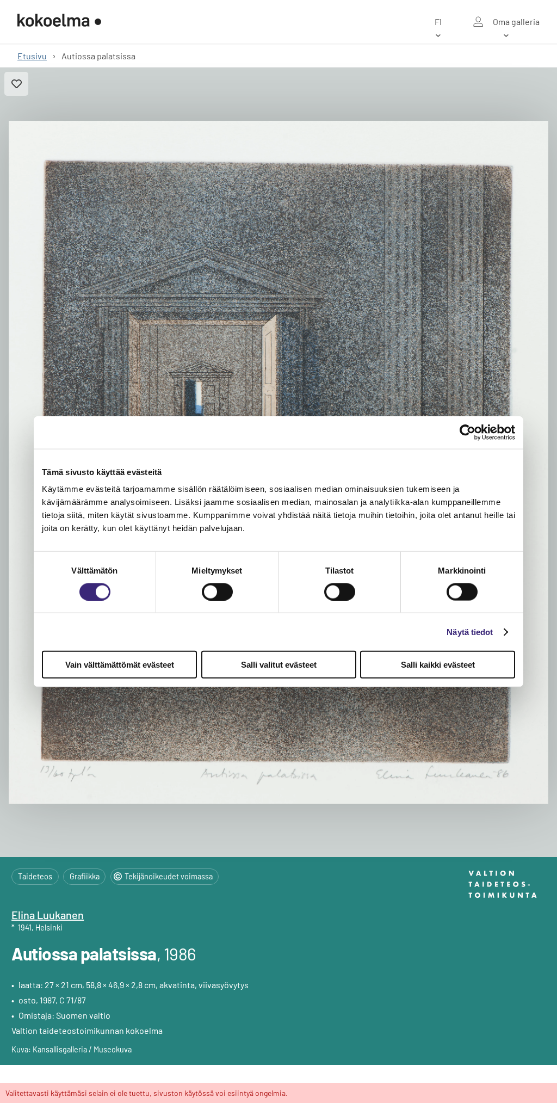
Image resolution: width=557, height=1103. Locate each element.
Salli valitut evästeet (279, 664)
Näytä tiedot (470, 631)
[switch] (217, 591)
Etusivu (32, 56)
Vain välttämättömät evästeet (119, 664)
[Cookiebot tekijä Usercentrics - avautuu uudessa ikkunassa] (467, 432)
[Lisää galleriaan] (16, 84)
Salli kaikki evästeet (438, 664)
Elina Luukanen (47, 914)
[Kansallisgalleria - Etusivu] (59, 21)
